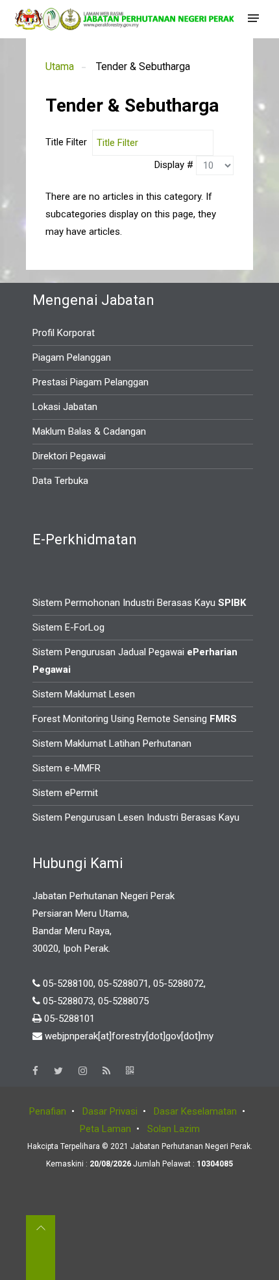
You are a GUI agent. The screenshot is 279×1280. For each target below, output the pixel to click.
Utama (59, 66)
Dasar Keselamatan (195, 1111)
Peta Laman (105, 1129)
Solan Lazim (173, 1129)
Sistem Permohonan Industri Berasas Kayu (139, 603)
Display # (175, 165)
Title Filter (68, 142)
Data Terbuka (60, 481)
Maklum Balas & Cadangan (89, 431)
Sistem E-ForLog (68, 627)
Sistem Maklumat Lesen (83, 694)
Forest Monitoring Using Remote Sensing (134, 719)
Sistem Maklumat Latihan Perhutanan (111, 743)
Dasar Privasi (110, 1111)
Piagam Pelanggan (71, 357)
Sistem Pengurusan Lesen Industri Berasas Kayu (135, 817)
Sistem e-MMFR (66, 768)
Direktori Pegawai (69, 456)
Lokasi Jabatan (64, 407)
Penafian (47, 1111)
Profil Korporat (63, 333)
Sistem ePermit (65, 793)
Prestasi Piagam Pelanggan (90, 382)
